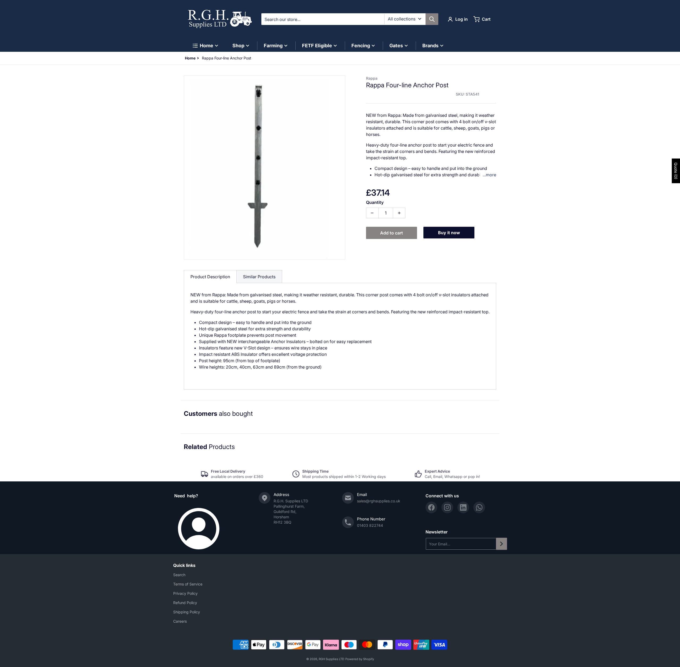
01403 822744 (370, 525)
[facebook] (431, 507)
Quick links (184, 565)
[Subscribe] (501, 544)
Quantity (375, 202)
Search (179, 574)
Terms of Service (187, 584)
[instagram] (447, 507)
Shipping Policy (186, 612)
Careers (180, 621)
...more (489, 174)
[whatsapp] (479, 507)
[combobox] (349, 19)
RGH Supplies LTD (331, 659)
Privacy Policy (185, 593)
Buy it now (449, 232)
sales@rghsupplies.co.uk (378, 501)
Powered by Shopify (359, 659)
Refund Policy (185, 602)
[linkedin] (463, 507)
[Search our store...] (432, 19)
